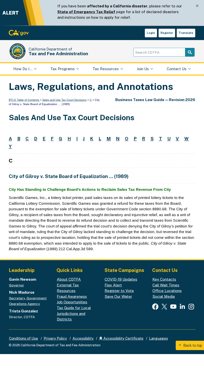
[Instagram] (191, 306)
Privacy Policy (55, 338)
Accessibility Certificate (123, 338)
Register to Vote (119, 290)
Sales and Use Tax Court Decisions (64, 99)
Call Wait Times (165, 285)
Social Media (163, 296)
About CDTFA (69, 279)
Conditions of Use (23, 338)
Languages (158, 338)
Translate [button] (186, 32)
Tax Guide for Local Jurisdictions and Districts (74, 313)
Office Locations (167, 290)
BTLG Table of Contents (24, 99)
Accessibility (83, 338)
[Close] (197, 6)
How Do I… (22, 69)
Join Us (143, 69)
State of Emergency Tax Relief (86, 12)
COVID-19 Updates (121, 279)
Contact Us (176, 69)
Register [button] (167, 32)
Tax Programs (62, 69)
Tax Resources (106, 69)
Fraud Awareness (72, 296)
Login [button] (151, 32)
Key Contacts (164, 279)
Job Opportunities (72, 302)
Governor (16, 285)
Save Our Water (118, 296)
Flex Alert (113, 285)
